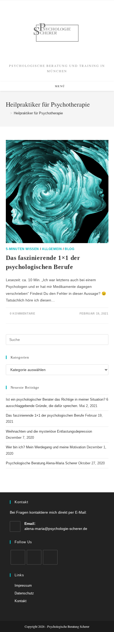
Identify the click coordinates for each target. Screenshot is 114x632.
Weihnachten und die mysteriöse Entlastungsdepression (49, 431)
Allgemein (52, 249)
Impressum (23, 585)
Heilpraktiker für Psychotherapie (38, 113)
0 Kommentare (22, 313)
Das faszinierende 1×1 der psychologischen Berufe (45, 415)
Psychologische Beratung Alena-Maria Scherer (41, 463)
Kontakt (21, 601)
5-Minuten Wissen (22, 249)
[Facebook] (18, 557)
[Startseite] (7, 113)
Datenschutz (24, 593)
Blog (69, 249)
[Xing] (50, 557)
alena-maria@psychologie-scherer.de (55, 528)
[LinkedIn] (34, 557)
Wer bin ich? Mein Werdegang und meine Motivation (46, 447)
